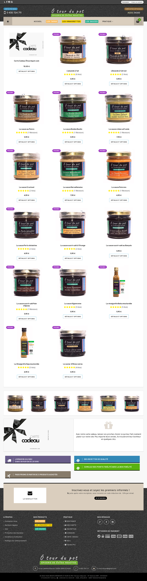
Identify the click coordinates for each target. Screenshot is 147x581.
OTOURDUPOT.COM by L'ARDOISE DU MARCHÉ (57, 578)
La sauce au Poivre (26, 129)
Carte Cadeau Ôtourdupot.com (26, 61)
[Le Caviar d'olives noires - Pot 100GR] (38, 403)
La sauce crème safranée (119, 129)
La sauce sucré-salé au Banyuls (119, 246)
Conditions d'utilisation (14, 537)
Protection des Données (14, 533)
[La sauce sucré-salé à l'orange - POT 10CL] (108, 403)
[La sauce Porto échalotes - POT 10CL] (132, 403)
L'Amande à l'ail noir (119, 71)
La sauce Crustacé (26, 187)
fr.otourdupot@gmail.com (106, 568)
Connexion (125, 2)
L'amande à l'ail (73, 71)
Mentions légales (11, 525)
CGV (6, 529)
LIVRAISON (70, 533)
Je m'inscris (101, 498)
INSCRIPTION (71, 529)
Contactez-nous (11, 521)
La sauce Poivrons (119, 187)
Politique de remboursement (16, 541)
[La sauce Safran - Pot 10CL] (85, 403)
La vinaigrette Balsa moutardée (119, 304)
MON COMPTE (71, 525)
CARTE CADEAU (72, 537)
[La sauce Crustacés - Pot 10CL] (62, 403)
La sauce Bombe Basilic (72, 129)
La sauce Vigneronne (72, 304)
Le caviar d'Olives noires (73, 364)
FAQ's (68, 541)
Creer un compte (136, 2)
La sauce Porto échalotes (26, 246)
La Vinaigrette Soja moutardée (26, 364)
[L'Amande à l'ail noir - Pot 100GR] (15, 403)
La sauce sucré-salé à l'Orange (72, 246)
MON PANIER (71, 521)
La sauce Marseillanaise (72, 187)
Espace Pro (71, 545)
